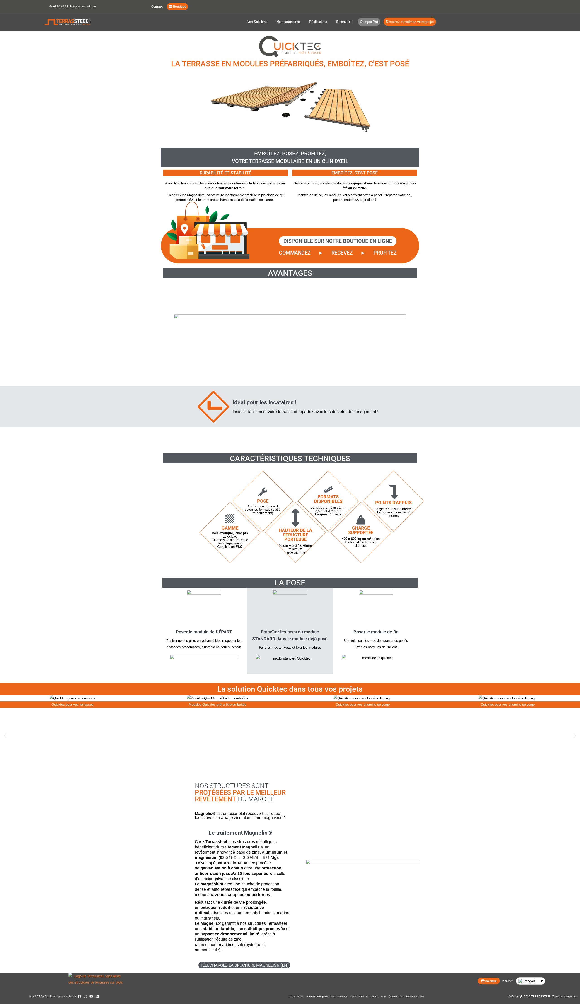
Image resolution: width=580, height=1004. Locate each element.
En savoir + (344, 22)
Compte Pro (369, 22)
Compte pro (396, 996)
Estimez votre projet (317, 996)
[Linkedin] (97, 996)
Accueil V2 (72, 22)
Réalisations (318, 22)
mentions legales (415, 996)
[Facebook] (79, 996)
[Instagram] (85, 996)
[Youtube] (91, 996)
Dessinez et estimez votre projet (410, 22)
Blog (383, 996)
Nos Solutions (257, 22)
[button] (5, 735)
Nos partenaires (288, 22)
